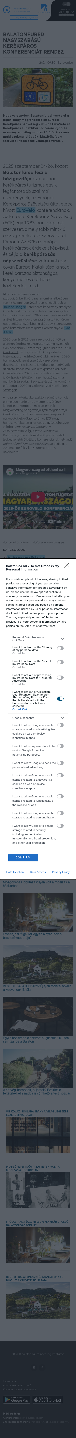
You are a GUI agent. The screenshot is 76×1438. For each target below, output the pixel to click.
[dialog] (38, 719)
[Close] (68, 566)
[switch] (60, 648)
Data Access (38, 872)
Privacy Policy (61, 872)
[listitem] (38, 639)
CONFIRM (23, 857)
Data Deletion (15, 872)
